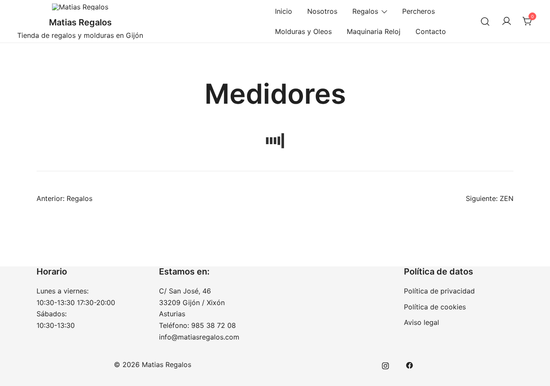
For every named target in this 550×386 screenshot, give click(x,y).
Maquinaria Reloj (373, 31)
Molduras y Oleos (303, 31)
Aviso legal (421, 322)
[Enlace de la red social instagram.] (385, 364)
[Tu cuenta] (506, 21)
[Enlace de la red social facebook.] (409, 364)
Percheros (418, 11)
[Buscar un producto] (485, 21)
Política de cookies (435, 307)
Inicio (283, 11)
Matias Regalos (80, 22)
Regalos (365, 11)
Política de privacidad (439, 291)
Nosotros (322, 11)
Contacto (431, 31)
